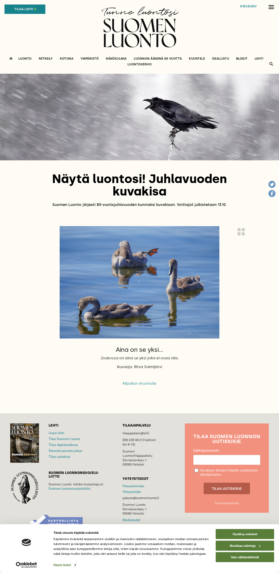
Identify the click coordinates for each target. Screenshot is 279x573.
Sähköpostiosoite (206, 450)
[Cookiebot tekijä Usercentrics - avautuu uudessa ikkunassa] (26, 565)
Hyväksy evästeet (245, 534)
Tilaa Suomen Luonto (64, 438)
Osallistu (220, 58)
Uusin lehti (56, 432)
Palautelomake (133, 485)
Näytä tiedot (62, 565)
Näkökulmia (116, 58)
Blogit (242, 58)
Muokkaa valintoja (243, 545)
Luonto (25, 58)
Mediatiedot (131, 519)
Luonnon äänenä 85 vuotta (158, 58)
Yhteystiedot (132, 491)
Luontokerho (139, 64)
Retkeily (46, 58)
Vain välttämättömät (245, 557)
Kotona (66, 58)
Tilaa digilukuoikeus (63, 444)
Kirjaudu (248, 6)
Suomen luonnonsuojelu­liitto (69, 488)
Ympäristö (89, 58)
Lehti (259, 58)
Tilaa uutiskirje (59, 456)
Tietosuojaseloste (226, 503)
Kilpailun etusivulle (139, 383)
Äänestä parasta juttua (65, 450)
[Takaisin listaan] (241, 231)
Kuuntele (197, 58)
